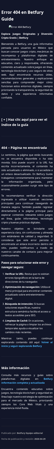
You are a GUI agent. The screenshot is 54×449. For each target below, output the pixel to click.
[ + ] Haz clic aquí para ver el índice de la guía (24, 122)
